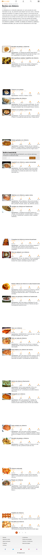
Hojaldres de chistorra (17, 513)
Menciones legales (26, 543)
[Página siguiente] (22, 532)
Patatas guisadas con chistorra (19, 140)
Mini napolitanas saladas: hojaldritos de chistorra (24, 58)
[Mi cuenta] (23, 1)
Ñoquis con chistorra (17, 480)
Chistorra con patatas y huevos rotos (21, 109)
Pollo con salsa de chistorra (19, 338)
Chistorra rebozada (16, 468)
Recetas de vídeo (6, 539)
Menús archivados (6, 541)
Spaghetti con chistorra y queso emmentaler (23, 162)
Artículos (5, 545)
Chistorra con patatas (17, 89)
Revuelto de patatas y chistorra (20, 438)
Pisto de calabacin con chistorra (20, 252)
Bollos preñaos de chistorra (19, 98)
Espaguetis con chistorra (18, 394)
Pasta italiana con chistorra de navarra (22, 349)
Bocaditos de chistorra (17, 521)
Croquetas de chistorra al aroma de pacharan (23, 239)
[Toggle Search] (30, 1)
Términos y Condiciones (27, 541)
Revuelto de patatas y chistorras (20, 46)
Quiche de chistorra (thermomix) (20, 381)
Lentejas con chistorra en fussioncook (21, 206)
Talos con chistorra (16, 328)
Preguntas (5, 543)
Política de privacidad (27, 539)
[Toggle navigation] (38, 1)
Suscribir (32, 158)
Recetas (4, 537)
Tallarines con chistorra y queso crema (22, 195)
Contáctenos (25, 537)
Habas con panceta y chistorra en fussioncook (24, 296)
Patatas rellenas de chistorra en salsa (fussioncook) (25, 283)
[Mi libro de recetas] (16, 1)
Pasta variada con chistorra (19, 425)
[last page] (25, 532)
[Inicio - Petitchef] (2, 3)
